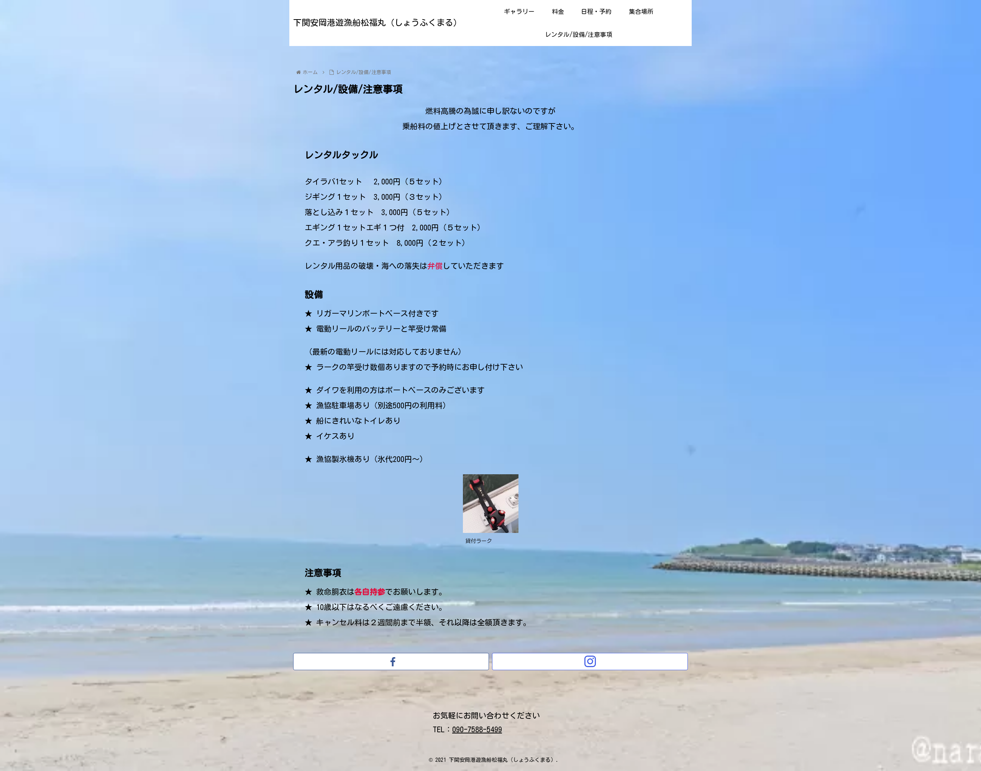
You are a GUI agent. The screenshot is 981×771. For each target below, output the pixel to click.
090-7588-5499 (477, 729)
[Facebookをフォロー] (391, 661)
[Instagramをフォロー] (590, 661)
